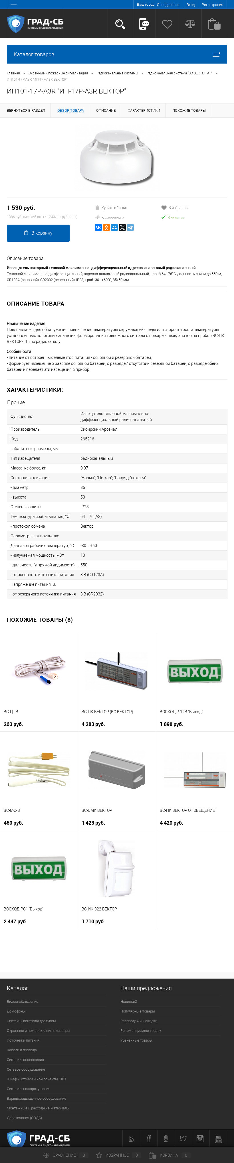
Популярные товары (137, 1011)
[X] (122, 227)
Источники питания (23, 1040)
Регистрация (212, 5)
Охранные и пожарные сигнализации (38, 1030)
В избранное (179, 207)
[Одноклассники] (106, 227)
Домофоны (16, 1011)
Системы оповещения (25, 1060)
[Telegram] (130, 227)
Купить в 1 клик (115, 207)
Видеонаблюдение (22, 1001)
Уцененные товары (136, 1040)
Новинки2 (128, 1001)
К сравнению (113, 217)
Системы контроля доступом (31, 1021)
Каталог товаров (34, 54)
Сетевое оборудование (26, 1069)
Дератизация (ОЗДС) (24, 1118)
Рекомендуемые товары (141, 1030)
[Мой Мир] (114, 227)
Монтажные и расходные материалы (38, 1108)
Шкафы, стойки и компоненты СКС (36, 1079)
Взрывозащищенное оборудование (36, 1098)
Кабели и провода (22, 1050)
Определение (168, 5)
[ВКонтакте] (98, 227)
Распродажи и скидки (138, 1021)
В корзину (42, 233)
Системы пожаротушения (28, 1089)
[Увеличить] (117, 158)
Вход (191, 5)
